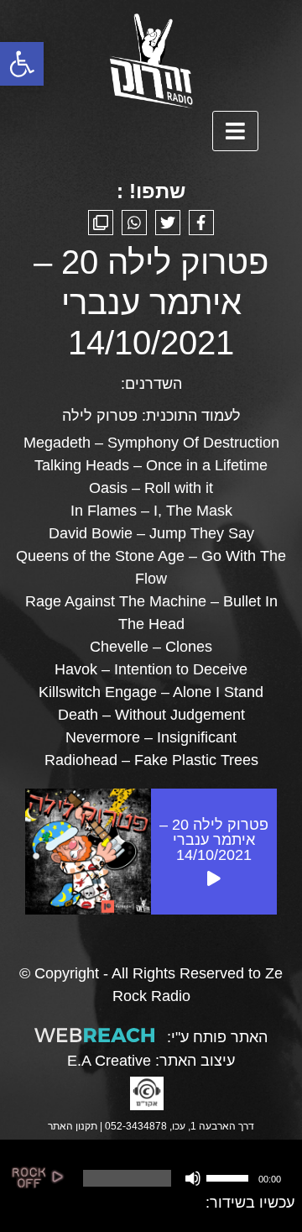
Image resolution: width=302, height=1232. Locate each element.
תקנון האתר (72, 1126)
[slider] (229, 1176)
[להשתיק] (193, 1178)
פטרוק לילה (100, 415)
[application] (180, 1178)
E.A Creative (109, 1060)
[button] (22, 64)
